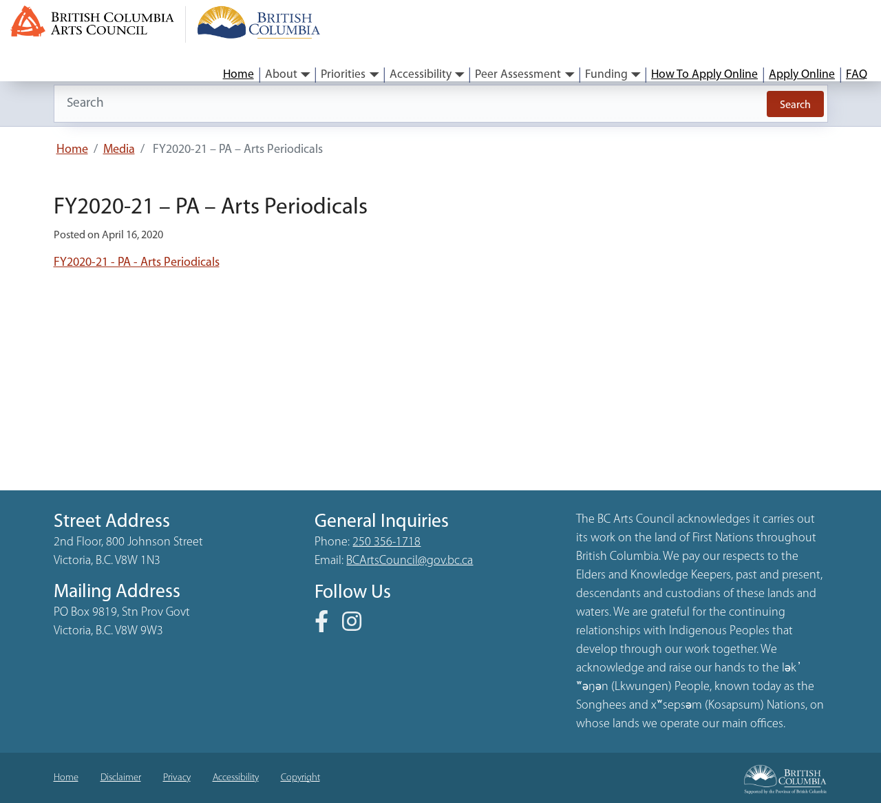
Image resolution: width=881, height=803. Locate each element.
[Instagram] (357, 626)
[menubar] (545, 75)
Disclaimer (120, 778)
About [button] (281, 75)
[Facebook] (327, 626)
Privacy (177, 778)
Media (119, 150)
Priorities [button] (343, 75)
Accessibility (236, 778)
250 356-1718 (386, 542)
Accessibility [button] (421, 75)
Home (238, 75)
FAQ (856, 75)
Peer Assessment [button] (518, 75)
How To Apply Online (704, 75)
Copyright (300, 778)
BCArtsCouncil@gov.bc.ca (409, 561)
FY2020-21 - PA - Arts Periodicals (137, 263)
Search (795, 105)
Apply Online (802, 75)
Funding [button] (606, 75)
